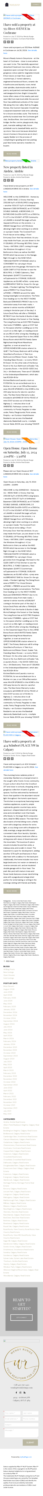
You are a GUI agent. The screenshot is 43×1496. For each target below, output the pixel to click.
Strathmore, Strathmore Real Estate (13, 947)
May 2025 (7, 1004)
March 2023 (8, 1070)
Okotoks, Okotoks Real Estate (11, 934)
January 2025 (9, 1009)
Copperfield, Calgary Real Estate (20, 912)
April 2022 (7, 1090)
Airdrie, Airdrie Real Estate (20, 177)
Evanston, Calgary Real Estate (24, 920)
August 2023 (8, 1059)
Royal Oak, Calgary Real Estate (30, 937)
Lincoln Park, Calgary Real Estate (13, 926)
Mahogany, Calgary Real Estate (17, 928)
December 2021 (10, 1099)
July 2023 (7, 1061)
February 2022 (9, 1096)
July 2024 (7, 1027)
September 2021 (10, 1108)
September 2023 (10, 1056)
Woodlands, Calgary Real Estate (16, 1275)
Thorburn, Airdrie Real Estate (22, 951)
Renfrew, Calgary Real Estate (30, 935)
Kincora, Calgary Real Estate (32, 924)
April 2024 (7, 1035)
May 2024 (7, 1033)
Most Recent (8, 986)
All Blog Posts (9, 969)
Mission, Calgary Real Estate (15, 1206)
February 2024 (9, 1041)
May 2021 (7, 1114)
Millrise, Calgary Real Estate (23, 930)
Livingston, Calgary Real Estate (16, 1194)
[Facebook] (17, 1392)
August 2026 (8, 989)
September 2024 (10, 1021)
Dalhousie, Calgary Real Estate (25, 916)
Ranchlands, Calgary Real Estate (30, 934)
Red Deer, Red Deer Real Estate (13, 935)
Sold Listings (8, 978)
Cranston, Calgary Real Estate (16, 1154)
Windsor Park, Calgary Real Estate (25, 953)
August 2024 (9, 1024)
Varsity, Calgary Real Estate (14, 1264)
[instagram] (21, 1392)
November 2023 (10, 1050)
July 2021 (7, 1111)
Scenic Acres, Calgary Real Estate (23, 755)
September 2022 (10, 1085)
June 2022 (7, 1088)
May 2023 (7, 1064)
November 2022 (10, 1079)
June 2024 (7, 1030)
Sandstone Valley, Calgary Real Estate (19, 1244)
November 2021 (9, 1102)
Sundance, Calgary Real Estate (17, 949)
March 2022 (8, 1093)
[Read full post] (21, 18)
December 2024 (10, 1012)
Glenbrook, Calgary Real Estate (24, 922)
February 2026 (9, 998)
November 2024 (10, 1015)
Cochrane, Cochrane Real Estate (22, 39)
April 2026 (7, 995)
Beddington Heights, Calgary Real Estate (20, 1130)
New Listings (8, 972)
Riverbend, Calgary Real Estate (12, 937)
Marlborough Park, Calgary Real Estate (19, 1200)
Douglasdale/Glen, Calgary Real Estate (14, 918)
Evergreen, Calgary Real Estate (16, 1177)
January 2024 (9, 1044)
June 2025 (7, 1001)
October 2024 (9, 1018)
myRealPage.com (26, 1457)
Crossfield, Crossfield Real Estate (17, 1159)
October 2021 (9, 1105)
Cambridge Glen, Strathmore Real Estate (15, 906)
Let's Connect (21, 1317)
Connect (36, 4)
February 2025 (9, 1006)
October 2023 (9, 1053)
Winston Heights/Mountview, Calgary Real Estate (17, 955)
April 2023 (7, 1067)
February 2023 (9, 1073)
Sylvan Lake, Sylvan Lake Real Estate (18, 1258)
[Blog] (25, 1392)
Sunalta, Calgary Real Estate (15, 1252)
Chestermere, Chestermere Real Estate (14, 910)
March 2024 (8, 1038)
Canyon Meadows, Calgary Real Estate (19, 1139)
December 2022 (10, 1076)
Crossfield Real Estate (21, 914)
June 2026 (7, 992)
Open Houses (9, 975)
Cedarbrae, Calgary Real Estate (24, 908)
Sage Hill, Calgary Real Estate (16, 943)
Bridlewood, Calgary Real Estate (30, 905)
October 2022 (9, 1082)
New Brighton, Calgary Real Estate (25, 932)
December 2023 (10, 1047)
